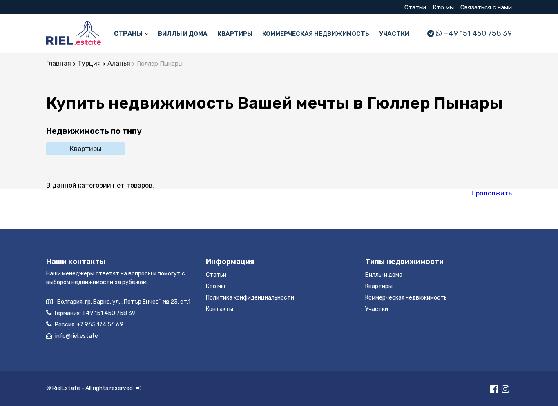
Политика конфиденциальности (250, 297)
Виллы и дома (183, 34)
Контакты (219, 309)
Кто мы (443, 7)
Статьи (415, 7)
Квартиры (234, 34)
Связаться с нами (486, 7)
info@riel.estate (76, 336)
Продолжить (491, 193)
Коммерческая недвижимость (315, 34)
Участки (394, 34)
